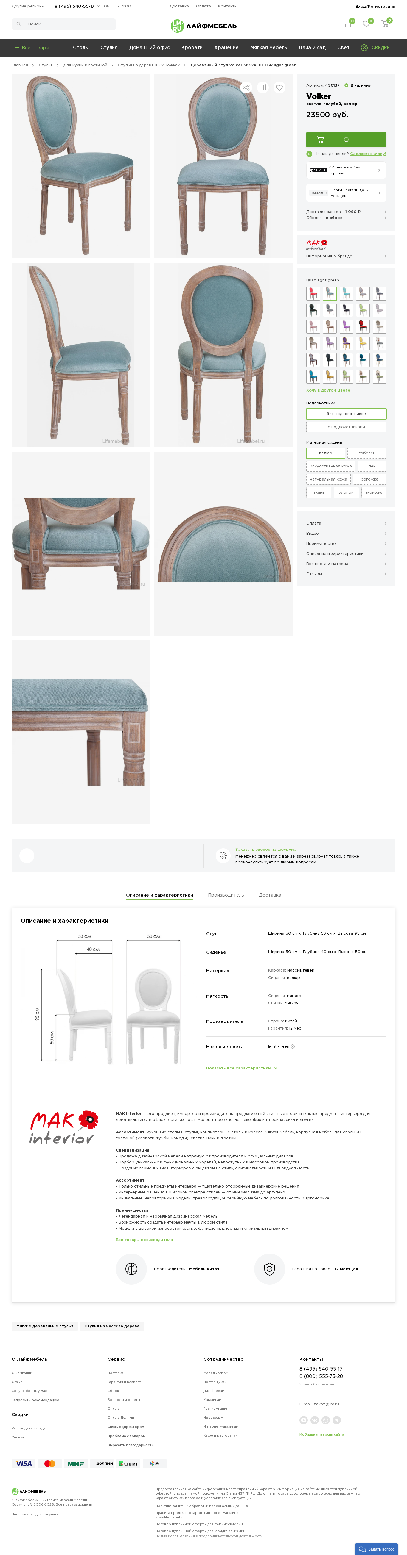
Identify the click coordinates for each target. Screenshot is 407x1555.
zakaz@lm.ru (326, 1404)
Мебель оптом (216, 1373)
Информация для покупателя (37, 1514)
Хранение (226, 47)
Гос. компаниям (217, 1408)
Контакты (227, 6)
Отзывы (18, 1382)
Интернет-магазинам (221, 1426)
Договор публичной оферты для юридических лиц (209, 1533)
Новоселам (213, 1417)
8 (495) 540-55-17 (74, 6)
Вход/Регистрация (375, 6)
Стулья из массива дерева (111, 1326)
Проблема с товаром (126, 1436)
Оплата (203, 6)
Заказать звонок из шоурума (265, 849)
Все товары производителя (144, 1240)
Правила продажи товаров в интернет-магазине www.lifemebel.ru (197, 1515)
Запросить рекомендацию (35, 1400)
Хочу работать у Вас (29, 1391)
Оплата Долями (121, 1417)
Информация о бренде (329, 256)
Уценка (18, 1437)
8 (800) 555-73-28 (321, 1376)
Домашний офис (149, 47)
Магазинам (212, 1399)
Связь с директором (126, 1427)
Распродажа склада (28, 1428)
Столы (81, 47)
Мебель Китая (204, 1269)
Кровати (192, 47)
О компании (22, 1373)
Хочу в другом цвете (328, 390)
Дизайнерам (214, 1391)
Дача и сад (312, 47)
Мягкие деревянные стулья (44, 1326)
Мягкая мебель (268, 47)
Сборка (114, 1391)
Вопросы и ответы (124, 1399)
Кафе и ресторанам (221, 1435)
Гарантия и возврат (124, 1382)
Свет (343, 47)
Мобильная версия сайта (321, 1434)
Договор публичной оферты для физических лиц (199, 1524)
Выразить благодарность (131, 1445)
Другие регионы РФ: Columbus (31, 6)
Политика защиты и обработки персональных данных (202, 1506)
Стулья (109, 47)
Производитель (226, 894)
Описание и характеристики (159, 894)
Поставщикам (215, 1382)
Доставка (179, 6)
